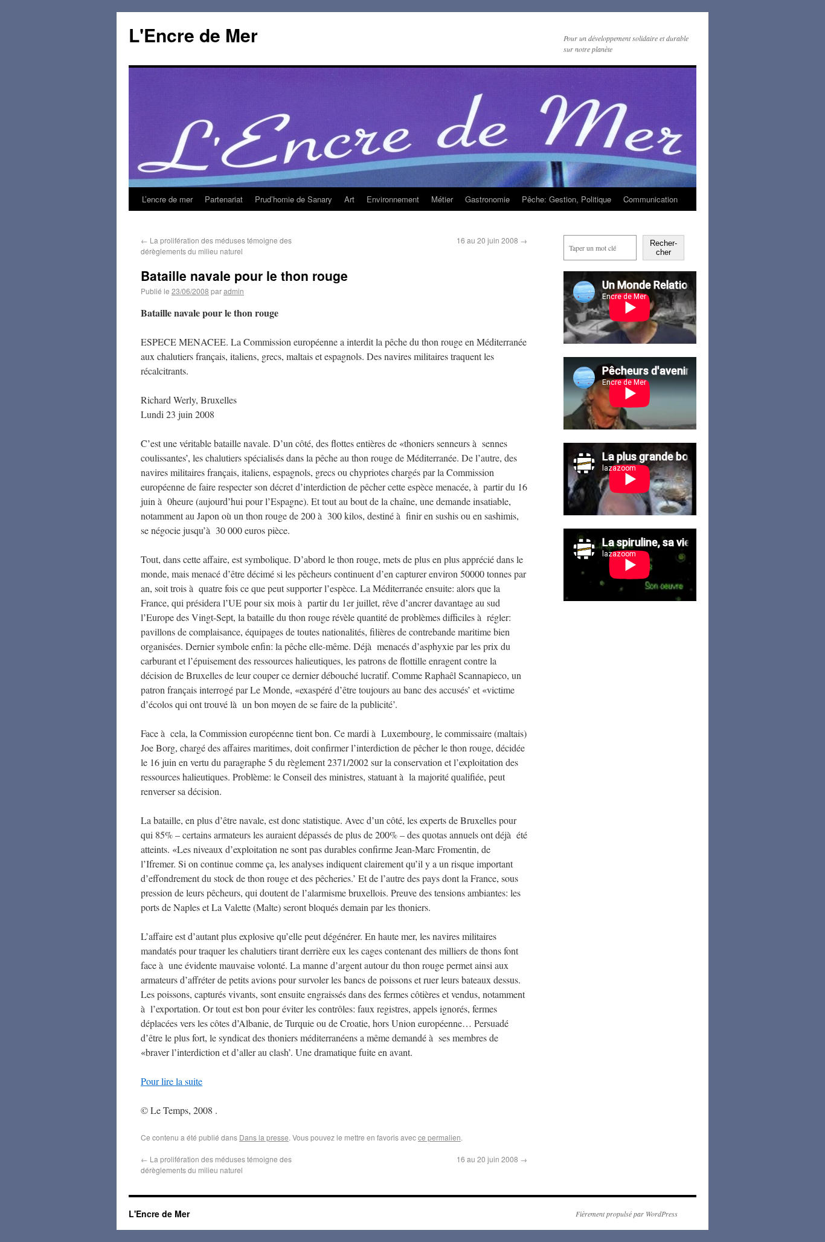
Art (349, 199)
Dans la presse (264, 1137)
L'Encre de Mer (193, 35)
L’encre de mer (167, 199)
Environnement (393, 199)
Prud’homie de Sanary (293, 199)
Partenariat (224, 199)
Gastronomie (487, 199)
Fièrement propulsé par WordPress (627, 1213)
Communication (650, 199)
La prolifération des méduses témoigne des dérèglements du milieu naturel (216, 245)
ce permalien (439, 1137)
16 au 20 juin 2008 (492, 240)
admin (233, 291)
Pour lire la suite (171, 1081)
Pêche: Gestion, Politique (566, 199)
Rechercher (663, 248)
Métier (442, 199)
